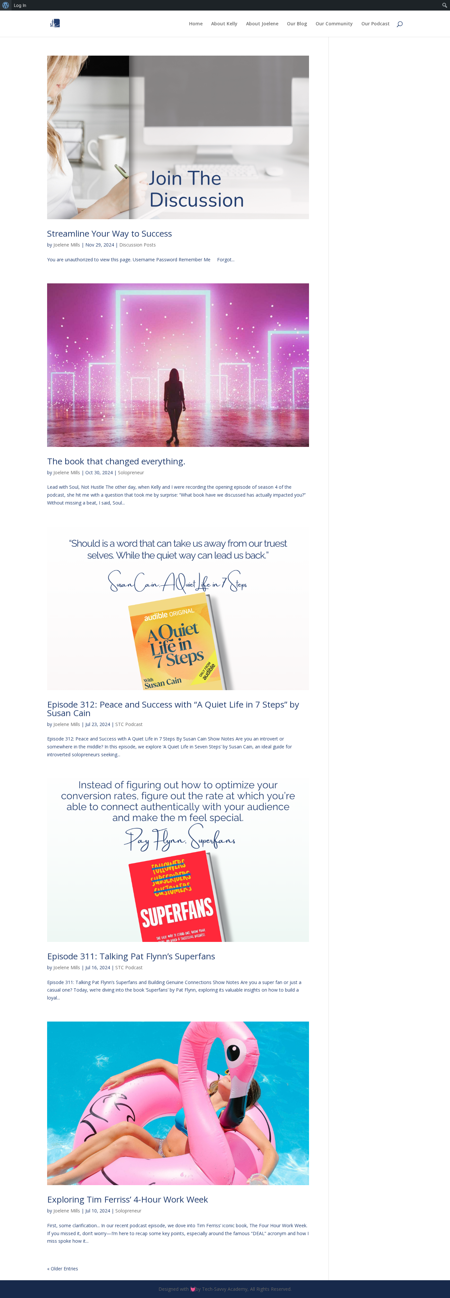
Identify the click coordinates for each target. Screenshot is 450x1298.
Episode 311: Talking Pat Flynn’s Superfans (131, 956)
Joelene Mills (66, 245)
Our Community (334, 24)
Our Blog (297, 24)
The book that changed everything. (116, 461)
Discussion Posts (137, 245)
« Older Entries (62, 1268)
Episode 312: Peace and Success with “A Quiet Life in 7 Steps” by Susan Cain (173, 708)
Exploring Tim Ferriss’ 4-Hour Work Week (127, 1199)
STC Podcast (129, 724)
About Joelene (262, 24)
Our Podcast (375, 24)
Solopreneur (131, 472)
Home (196, 24)
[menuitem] (6, 5)
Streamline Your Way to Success (109, 233)
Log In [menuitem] (20, 5)
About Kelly (224, 24)
